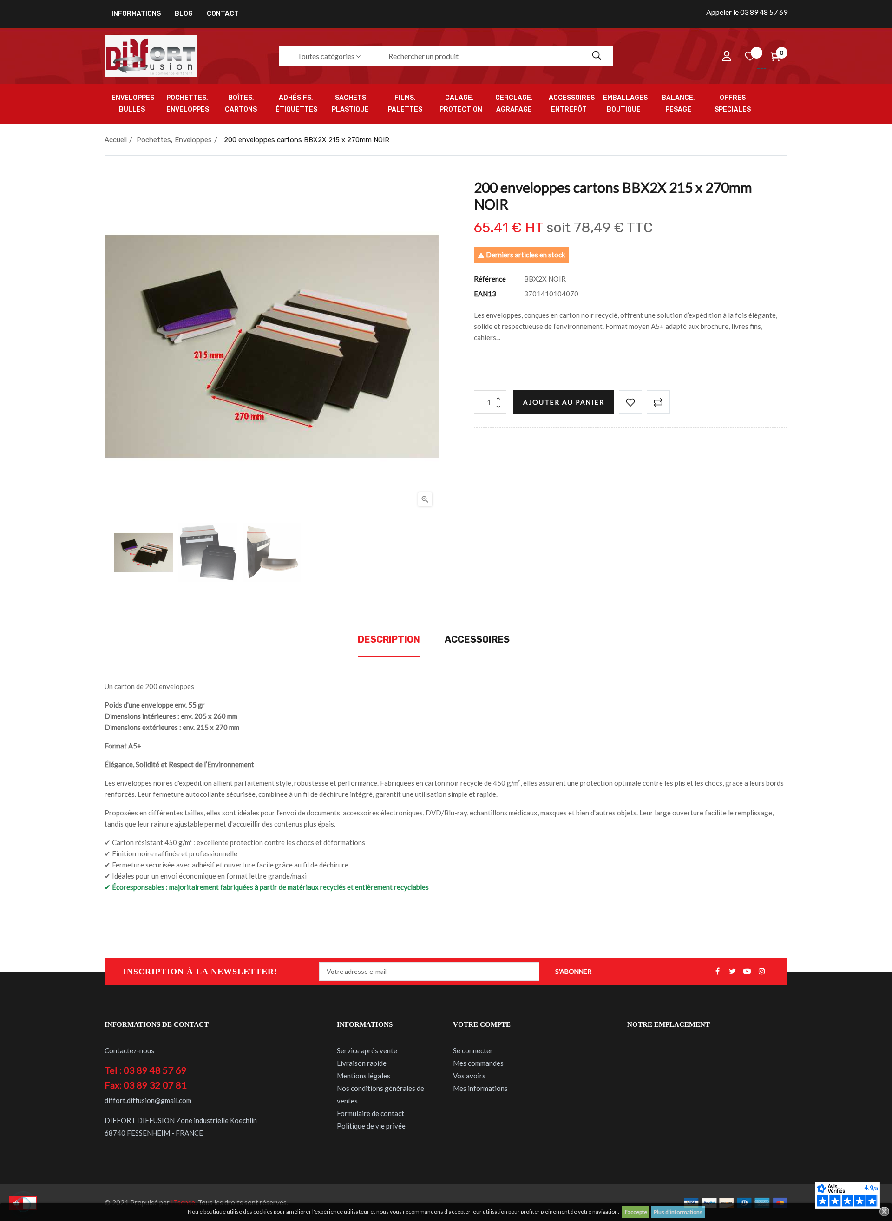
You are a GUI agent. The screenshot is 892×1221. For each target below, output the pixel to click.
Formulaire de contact (370, 1113)
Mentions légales (363, 1075)
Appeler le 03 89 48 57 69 (746, 11)
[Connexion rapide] (727, 56)
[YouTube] (747, 971)
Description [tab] (389, 639)
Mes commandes (478, 1063)
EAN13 (485, 293)
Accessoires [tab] (477, 639)
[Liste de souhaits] (750, 56)
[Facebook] (717, 971)
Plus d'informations (678, 1211)
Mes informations (480, 1088)
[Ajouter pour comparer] (658, 402)
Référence (490, 279)
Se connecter (473, 1050)
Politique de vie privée (371, 1126)
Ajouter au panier (563, 402)
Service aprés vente (367, 1050)
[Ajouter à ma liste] (630, 402)
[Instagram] (762, 971)
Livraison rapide (362, 1063)
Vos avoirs (469, 1075)
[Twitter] (732, 971)
